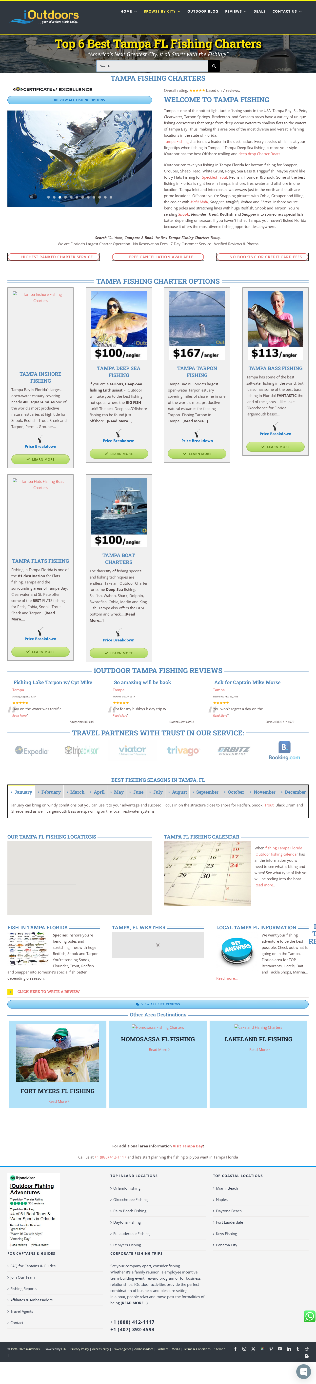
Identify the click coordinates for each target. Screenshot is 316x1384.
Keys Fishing (226, 1233)
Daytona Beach (229, 1210)
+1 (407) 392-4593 (132, 1329)
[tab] (21, 791)
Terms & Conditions (197, 1349)
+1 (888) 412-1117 (110, 1157)
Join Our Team (22, 1277)
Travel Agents (21, 1311)
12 (111, 197)
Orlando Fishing (126, 1188)
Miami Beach (227, 1188)
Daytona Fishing (127, 1222)
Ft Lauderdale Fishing (131, 1233)
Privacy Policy (79, 1349)
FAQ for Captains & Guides (33, 1265)
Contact (16, 1322)
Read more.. (265, 884)
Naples (222, 1199)
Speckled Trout (214, 177)
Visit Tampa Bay (188, 1145)
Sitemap (219, 1349)
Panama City (226, 1244)
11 (105, 197)
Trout (269, 805)
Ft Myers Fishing (127, 1244)
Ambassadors (143, 1349)
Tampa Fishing (176, 141)
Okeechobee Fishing (130, 1199)
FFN (63, 1349)
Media (176, 1349)
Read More (19, 715)
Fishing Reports (23, 1288)
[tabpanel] (158, 808)
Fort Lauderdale (229, 1222)
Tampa (18, 689)
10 (99, 197)
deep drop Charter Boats (259, 153)
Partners (162, 1349)
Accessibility (100, 1349)
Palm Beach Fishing (129, 1210)
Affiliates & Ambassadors (31, 1299)
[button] (158, 991)
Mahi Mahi (199, 201)
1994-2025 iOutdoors (25, 1349)
